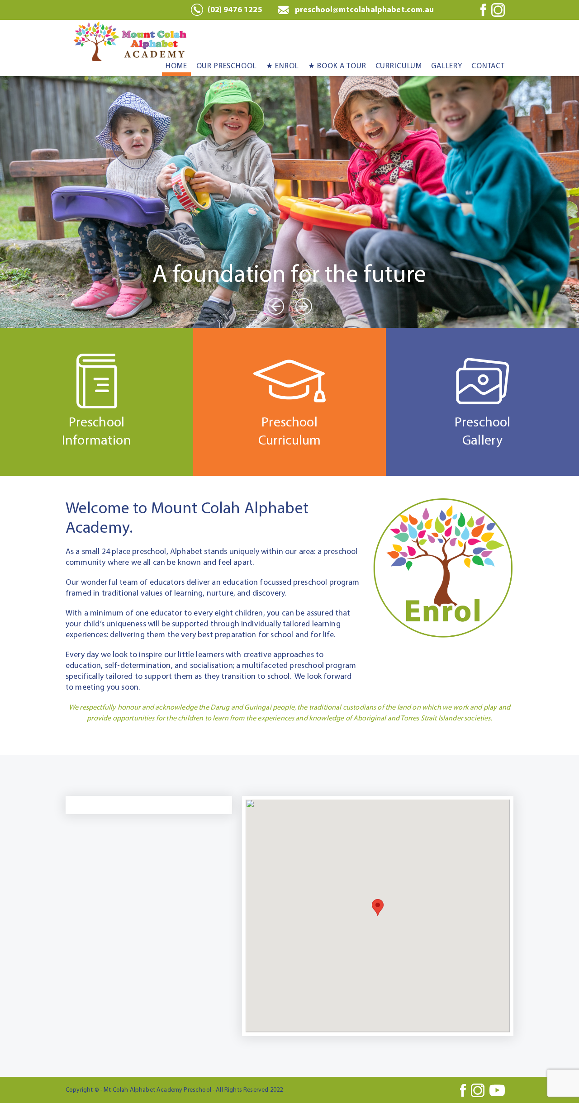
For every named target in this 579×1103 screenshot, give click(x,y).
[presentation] (275, 306)
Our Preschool (226, 66)
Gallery (446, 66)
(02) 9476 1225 (235, 9)
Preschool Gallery (482, 431)
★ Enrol (282, 66)
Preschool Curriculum (289, 431)
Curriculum (398, 66)
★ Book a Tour (337, 66)
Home (176, 66)
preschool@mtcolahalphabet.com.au (364, 9)
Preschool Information (96, 431)
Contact (488, 66)
